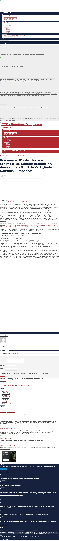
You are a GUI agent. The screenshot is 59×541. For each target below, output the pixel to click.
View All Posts (4, 336)
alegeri (1, 530)
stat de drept (44, 533)
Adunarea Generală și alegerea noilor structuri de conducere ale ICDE (21, 378)
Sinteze (8, 31)
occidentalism (24, 532)
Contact (4, 38)
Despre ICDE (7, 15)
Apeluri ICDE (9, 25)
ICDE (3, 14)
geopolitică (3, 532)
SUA (49, 533)
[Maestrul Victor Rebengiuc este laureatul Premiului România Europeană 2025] (3, 104)
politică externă (43, 532)
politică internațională (51, 532)
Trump (53, 533)
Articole (6, 27)
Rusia (35, 533)
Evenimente (7, 32)
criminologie (22, 530)
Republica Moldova (14, 533)
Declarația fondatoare (10, 17)
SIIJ (40, 533)
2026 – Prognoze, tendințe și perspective (12, 66)
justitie (10, 532)
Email (2, 368)
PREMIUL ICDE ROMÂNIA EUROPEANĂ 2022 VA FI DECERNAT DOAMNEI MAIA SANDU (26, 380)
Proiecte (4, 34)
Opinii (7, 28)
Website (2, 370)
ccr (7, 530)
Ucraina (57, 533)
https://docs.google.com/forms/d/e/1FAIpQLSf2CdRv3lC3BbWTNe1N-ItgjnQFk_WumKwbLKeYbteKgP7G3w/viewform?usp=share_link (28, 225)
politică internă (3, 533)
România (27, 533)
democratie (35, 530)
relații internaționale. (8, 533)
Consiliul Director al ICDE (11, 18)
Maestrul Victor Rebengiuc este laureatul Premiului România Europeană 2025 (24, 107)
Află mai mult (3, 469)
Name (2, 365)
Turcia (55, 533)
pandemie (30, 532)
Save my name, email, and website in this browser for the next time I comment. (24, 373)
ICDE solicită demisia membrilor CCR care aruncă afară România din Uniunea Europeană (24, 514)
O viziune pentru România (11, 37)
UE (1, 535)
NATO (19, 532)
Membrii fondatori (9, 20)
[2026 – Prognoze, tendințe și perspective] (3, 63)
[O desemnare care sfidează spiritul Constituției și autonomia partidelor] (3, 51)
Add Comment (3, 509)
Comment (3, 363)
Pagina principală (7, 12)
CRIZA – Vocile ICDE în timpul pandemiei (14, 35)
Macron (16, 532)
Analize (8, 29)
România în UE (31, 533)
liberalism (13, 532)
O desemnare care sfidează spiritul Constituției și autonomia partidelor (22, 54)
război (38, 533)
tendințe (51, 533)
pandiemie (35, 532)
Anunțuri (8, 24)
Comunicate (7, 22)
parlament (38, 532)
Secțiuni (4, 21)
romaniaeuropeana (21, 533)
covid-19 (17, 530)
